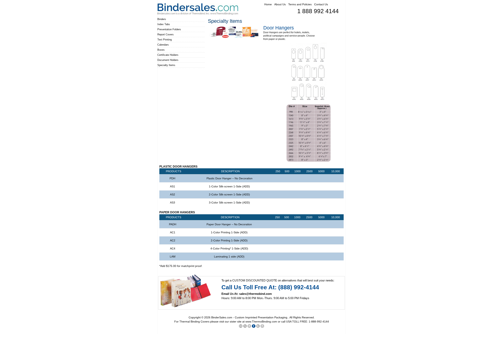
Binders (161, 19)
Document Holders (167, 60)
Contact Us (321, 4)
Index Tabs (163, 24)
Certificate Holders (167, 54)
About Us (280, 4)
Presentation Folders (169, 29)
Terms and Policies (300, 4)
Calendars (163, 44)
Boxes (161, 49)
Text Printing (164, 39)
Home (268, 4)
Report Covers (165, 34)
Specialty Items (166, 65)
